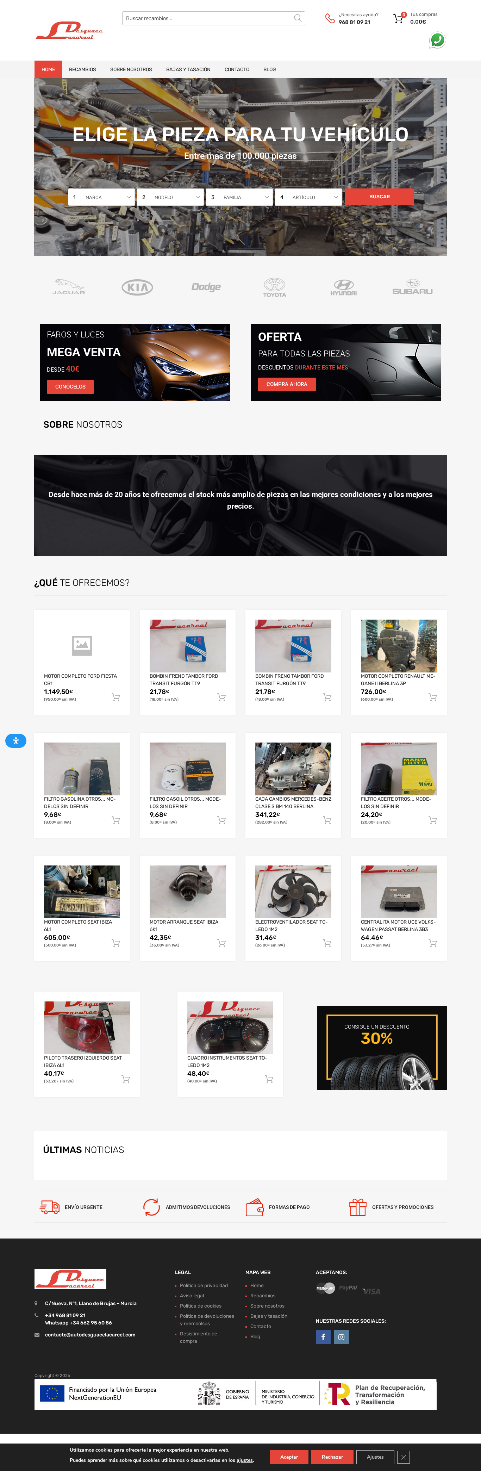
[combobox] (101, 197)
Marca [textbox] (94, 197)
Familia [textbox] (232, 197)
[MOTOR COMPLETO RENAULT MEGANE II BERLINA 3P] (399, 646)
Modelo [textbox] (164, 197)
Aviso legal (192, 1296)
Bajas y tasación (188, 70)
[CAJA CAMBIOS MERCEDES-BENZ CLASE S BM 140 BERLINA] (293, 768)
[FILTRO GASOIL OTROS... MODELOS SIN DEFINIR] (188, 768)
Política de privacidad (204, 1286)
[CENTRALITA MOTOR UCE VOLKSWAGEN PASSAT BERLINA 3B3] (399, 891)
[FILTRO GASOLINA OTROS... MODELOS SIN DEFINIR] (82, 768)
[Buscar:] (213, 18)
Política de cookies (200, 1306)
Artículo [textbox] (304, 197)
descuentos (303, 367)
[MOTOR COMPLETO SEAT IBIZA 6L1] (82, 892)
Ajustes (375, 1457)
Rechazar (332, 1457)
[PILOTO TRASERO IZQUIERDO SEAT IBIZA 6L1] (87, 1028)
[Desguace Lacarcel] (64, 30)
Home (48, 70)
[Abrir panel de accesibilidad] (15, 741)
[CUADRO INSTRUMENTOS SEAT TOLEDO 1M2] (230, 1027)
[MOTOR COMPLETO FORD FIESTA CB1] (82, 646)
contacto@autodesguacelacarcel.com (90, 1335)
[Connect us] (323, 1337)
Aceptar (289, 1457)
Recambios (82, 70)
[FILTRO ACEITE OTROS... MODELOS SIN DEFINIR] (399, 768)
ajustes (245, 1460)
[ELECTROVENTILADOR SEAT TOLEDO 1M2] (293, 892)
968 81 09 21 (354, 22)
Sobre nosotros (131, 70)
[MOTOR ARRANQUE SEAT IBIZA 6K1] (188, 892)
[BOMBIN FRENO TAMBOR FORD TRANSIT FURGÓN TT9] (188, 645)
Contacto (237, 70)
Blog (269, 70)
